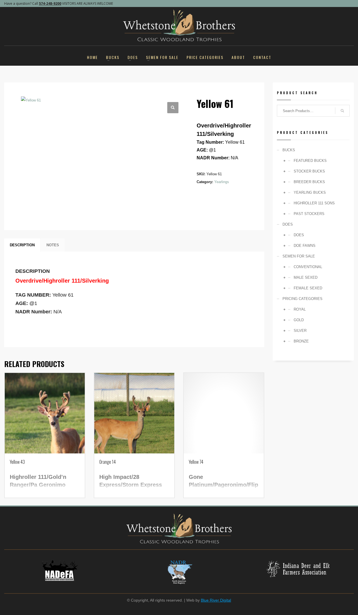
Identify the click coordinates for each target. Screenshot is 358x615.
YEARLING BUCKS (310, 192)
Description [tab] (22, 245)
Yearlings (221, 182)
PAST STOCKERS (309, 214)
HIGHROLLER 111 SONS (314, 203)
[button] (172, 107)
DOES (299, 235)
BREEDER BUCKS (309, 182)
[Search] (342, 111)
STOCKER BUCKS (309, 171)
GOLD (299, 320)
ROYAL (300, 309)
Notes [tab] (52, 245)
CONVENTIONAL (308, 267)
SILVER (300, 330)
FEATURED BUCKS (310, 161)
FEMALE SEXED (308, 288)
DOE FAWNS (304, 245)
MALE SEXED (305, 277)
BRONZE (301, 341)
